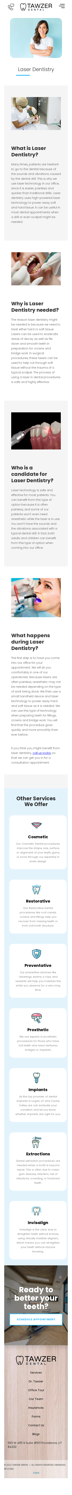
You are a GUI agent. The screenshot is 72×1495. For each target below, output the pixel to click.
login (36, 1472)
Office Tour (36, 1390)
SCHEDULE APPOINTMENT (36, 1319)
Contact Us (36, 1425)
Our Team (36, 1399)
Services (36, 1373)
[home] (36, 7)
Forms (36, 1417)
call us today (42, 753)
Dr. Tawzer (36, 1381)
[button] (62, 6)
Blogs (36, 1434)
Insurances (36, 1408)
